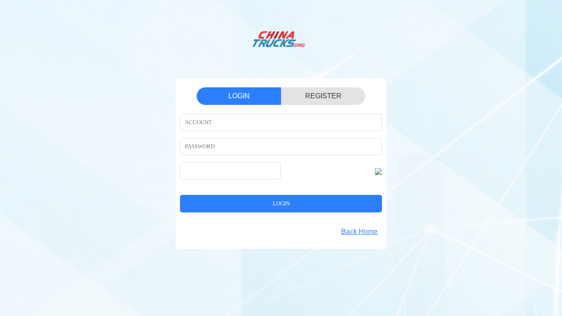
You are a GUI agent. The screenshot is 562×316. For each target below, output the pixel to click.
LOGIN (239, 96)
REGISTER (323, 96)
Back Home (359, 231)
